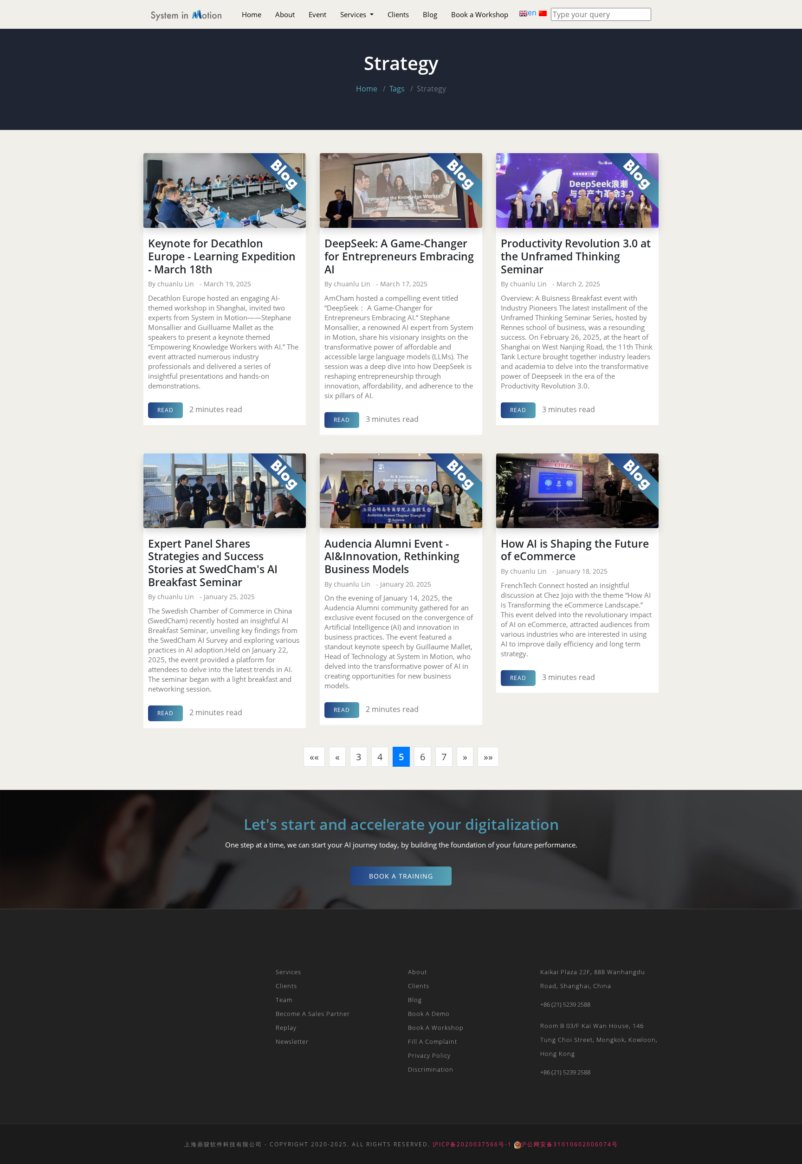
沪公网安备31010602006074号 (569, 1144)
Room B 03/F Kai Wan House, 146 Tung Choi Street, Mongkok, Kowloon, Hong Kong (599, 1040)
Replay (286, 1027)
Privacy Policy (429, 1055)
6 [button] (422, 756)
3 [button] (358, 756)
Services (354, 14)
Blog (430, 14)
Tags (397, 89)
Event (317, 14)
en (533, 12)
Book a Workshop (479, 14)
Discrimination (430, 1069)
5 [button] (401, 756)
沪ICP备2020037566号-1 (472, 1144)
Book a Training (401, 876)
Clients (398, 14)
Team (284, 1000)
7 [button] (443, 756)
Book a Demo (429, 1013)
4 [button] (379, 756)
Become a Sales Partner (313, 1013)
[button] (314, 757)
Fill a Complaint (432, 1041)
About (285, 14)
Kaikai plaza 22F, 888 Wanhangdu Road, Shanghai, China (592, 979)
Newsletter (292, 1041)
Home (251, 14)
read (165, 410)
